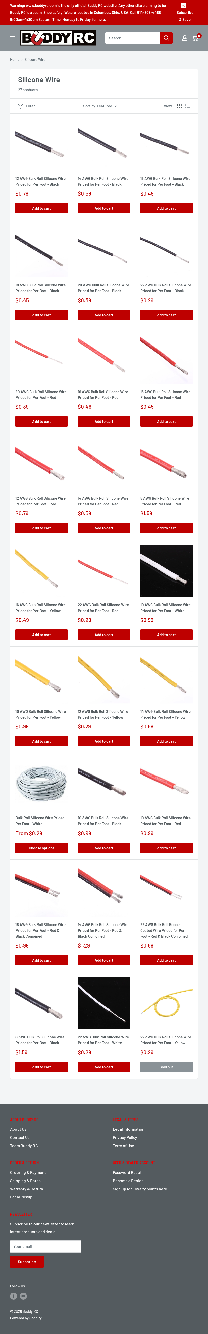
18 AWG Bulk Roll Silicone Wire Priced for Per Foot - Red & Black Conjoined (40, 930)
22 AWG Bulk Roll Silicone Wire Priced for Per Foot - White (103, 1040)
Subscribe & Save (185, 16)
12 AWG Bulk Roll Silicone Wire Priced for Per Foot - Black (40, 181)
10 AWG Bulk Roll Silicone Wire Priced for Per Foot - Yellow (40, 714)
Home (15, 59)
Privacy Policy (125, 1137)
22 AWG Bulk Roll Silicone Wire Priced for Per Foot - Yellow (165, 1040)
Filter (30, 106)
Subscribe (27, 1261)
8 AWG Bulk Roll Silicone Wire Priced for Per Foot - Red (164, 501)
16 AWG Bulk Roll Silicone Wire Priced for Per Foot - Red (103, 394)
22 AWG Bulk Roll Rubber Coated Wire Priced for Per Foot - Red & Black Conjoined (164, 930)
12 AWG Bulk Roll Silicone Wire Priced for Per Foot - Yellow (103, 714)
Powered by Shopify (26, 1318)
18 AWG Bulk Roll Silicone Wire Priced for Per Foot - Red (165, 394)
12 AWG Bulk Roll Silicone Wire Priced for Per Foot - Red (40, 501)
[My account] (184, 38)
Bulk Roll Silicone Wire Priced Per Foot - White (39, 820)
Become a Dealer (128, 1180)
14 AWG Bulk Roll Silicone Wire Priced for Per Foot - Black (103, 181)
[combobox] (132, 38)
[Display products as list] (187, 106)
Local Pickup (21, 1196)
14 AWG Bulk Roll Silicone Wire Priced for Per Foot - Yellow (165, 714)
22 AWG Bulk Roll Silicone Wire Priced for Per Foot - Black (165, 288)
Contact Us (20, 1137)
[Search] (166, 38)
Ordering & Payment (28, 1172)
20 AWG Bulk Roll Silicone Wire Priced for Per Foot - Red (41, 394)
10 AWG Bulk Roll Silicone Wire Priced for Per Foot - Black (103, 820)
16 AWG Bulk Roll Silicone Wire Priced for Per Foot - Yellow (40, 607)
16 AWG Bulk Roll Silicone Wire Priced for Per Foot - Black (165, 181)
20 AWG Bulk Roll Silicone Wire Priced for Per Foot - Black (103, 288)
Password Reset (127, 1172)
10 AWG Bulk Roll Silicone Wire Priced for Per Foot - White (165, 607)
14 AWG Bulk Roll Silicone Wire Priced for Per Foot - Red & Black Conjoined (103, 930)
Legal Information (128, 1129)
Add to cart (41, 208)
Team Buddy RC (24, 1145)
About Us (18, 1129)
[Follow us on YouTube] (23, 1296)
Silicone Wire (35, 59)
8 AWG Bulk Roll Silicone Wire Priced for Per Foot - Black (39, 1040)
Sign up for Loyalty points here (140, 1188)
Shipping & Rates (25, 1180)
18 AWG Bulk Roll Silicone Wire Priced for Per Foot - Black (40, 288)
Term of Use (123, 1145)
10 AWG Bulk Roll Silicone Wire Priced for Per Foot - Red (165, 820)
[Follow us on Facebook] (13, 1296)
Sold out (166, 1067)
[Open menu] (12, 38)
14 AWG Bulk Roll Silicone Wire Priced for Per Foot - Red (103, 501)
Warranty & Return (26, 1188)
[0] (195, 38)
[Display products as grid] (179, 106)
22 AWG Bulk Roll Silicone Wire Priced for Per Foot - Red (103, 607)
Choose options (41, 848)
